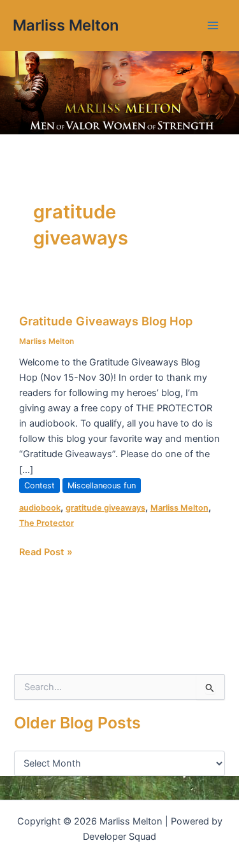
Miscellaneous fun (102, 485)
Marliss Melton (66, 25)
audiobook (40, 508)
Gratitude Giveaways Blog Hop (105, 321)
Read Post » (46, 551)
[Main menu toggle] (212, 25)
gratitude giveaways (105, 508)
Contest (39, 485)
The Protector (46, 523)
